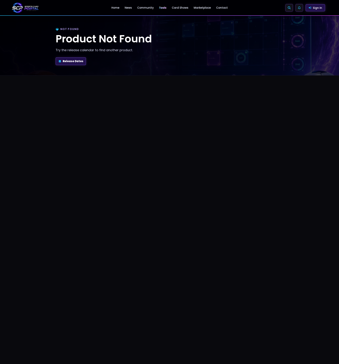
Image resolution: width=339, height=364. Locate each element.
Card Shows (180, 8)
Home (115, 8)
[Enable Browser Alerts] (299, 7)
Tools (162, 8)
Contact (222, 8)
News (128, 8)
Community (145, 8)
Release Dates (73, 61)
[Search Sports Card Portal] (289, 7)
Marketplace (202, 8)
